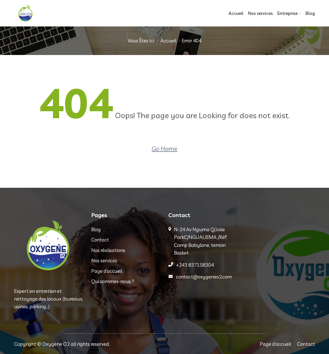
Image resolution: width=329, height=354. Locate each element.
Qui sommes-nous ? (112, 281)
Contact (100, 240)
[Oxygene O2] (49, 13)
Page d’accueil (106, 271)
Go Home (164, 148)
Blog (310, 13)
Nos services (260, 13)
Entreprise (287, 13)
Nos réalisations (108, 250)
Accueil (236, 13)
